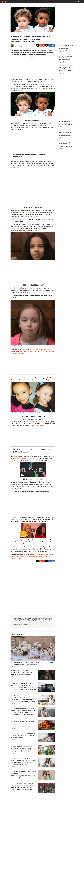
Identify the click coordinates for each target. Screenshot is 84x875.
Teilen (52, 45)
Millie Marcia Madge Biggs (33, 123)
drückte (13, 488)
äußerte (25, 292)
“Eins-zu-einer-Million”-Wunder (21, 230)
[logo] (4, 2)
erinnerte (32, 216)
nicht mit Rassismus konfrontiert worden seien (32, 457)
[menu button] (82, 2)
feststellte (40, 425)
